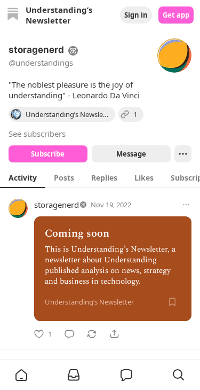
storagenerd (56, 204)
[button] (21, 375)
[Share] (114, 333)
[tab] (22, 177)
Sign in (136, 15)
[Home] (12, 15)
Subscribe (48, 154)
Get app (176, 15)
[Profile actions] (182, 153)
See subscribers (37, 133)
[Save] (172, 301)
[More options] (186, 204)
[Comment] (69, 333)
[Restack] (92, 333)
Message (131, 154)
